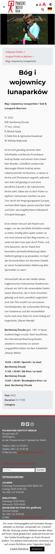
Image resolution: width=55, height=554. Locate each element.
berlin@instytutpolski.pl (30, 452)
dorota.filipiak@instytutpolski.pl (27, 517)
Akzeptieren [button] (37, 549)
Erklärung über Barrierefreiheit (18, 463)
